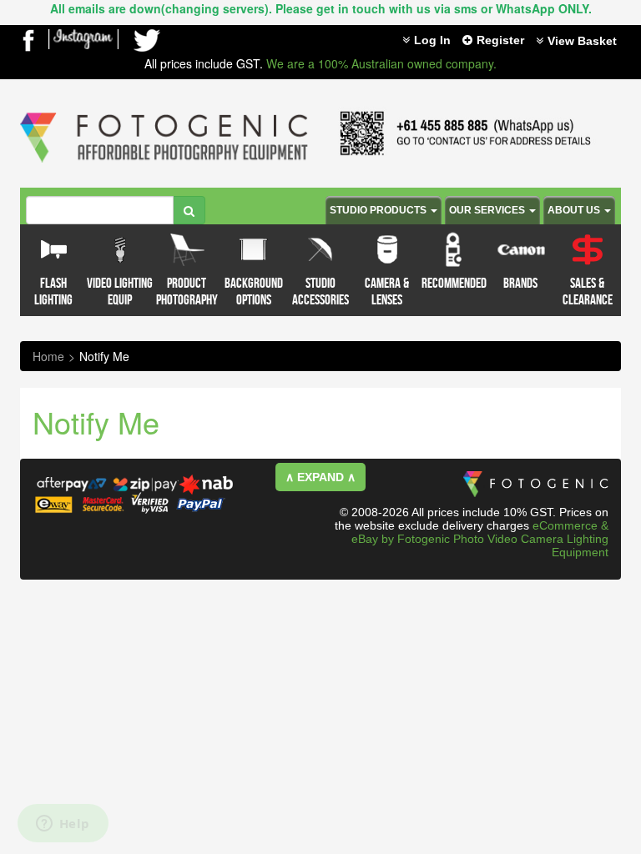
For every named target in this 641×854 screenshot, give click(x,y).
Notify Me (104, 356)
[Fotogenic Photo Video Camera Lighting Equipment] (164, 112)
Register (500, 40)
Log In (432, 40)
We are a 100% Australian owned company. (381, 63)
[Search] (189, 210)
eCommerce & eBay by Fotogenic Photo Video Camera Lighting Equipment (479, 539)
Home (48, 356)
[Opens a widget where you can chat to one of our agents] (63, 825)
